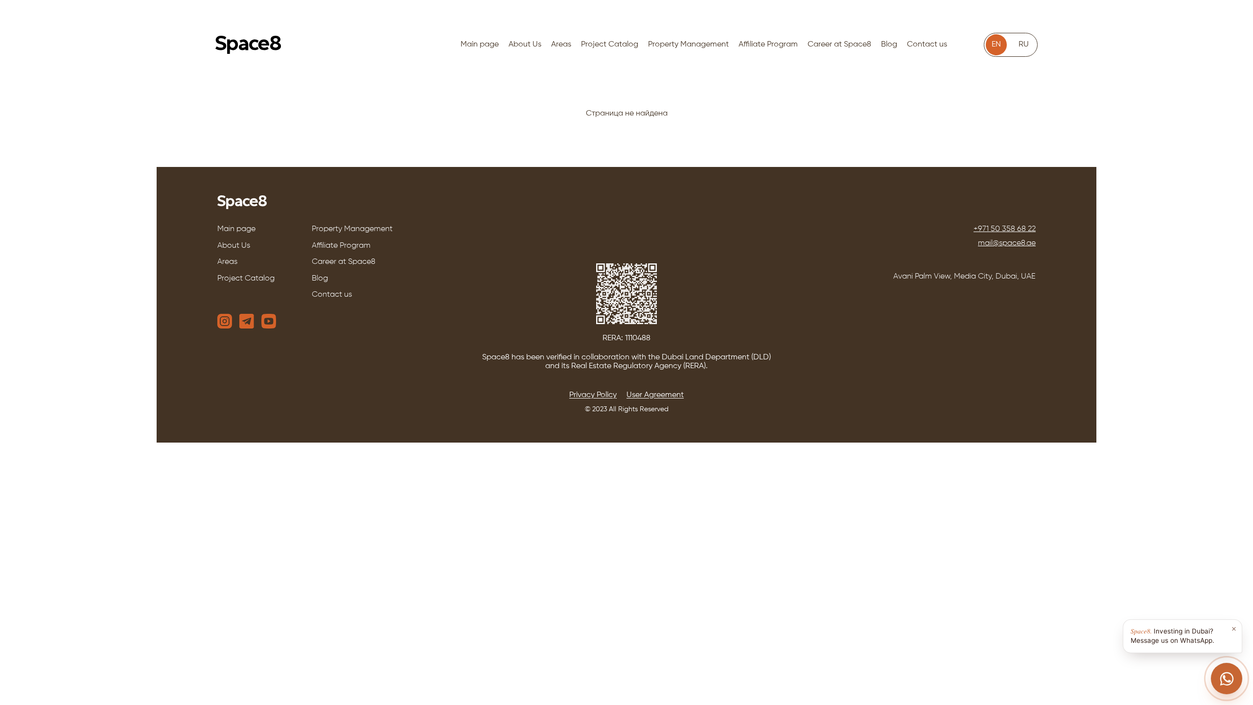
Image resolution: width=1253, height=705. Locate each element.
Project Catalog (609, 44)
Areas (561, 44)
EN (996, 44)
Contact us (927, 44)
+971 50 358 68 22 (1005, 229)
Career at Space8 (839, 44)
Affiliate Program (768, 44)
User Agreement (655, 395)
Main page (480, 44)
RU (1024, 44)
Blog (889, 44)
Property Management (688, 44)
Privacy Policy (593, 395)
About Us (525, 44)
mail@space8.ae (1007, 243)
